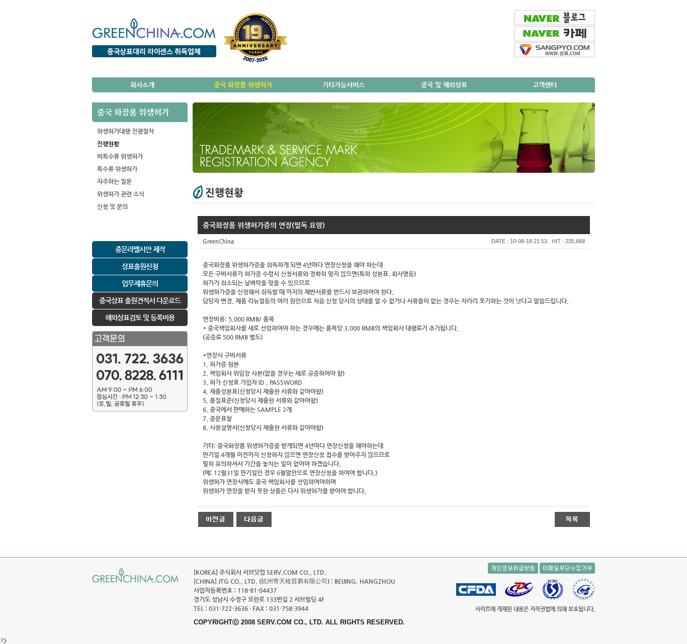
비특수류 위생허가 (120, 156)
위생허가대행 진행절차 (125, 131)
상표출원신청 (140, 266)
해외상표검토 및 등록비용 (140, 317)
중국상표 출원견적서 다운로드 (140, 300)
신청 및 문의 (112, 206)
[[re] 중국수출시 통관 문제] (215, 518)
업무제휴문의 (140, 283)
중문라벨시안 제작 (140, 249)
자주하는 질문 (114, 181)
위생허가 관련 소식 (120, 193)
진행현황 (108, 143)
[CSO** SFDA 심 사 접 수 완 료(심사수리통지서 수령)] (254, 518)
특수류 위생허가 (117, 168)
